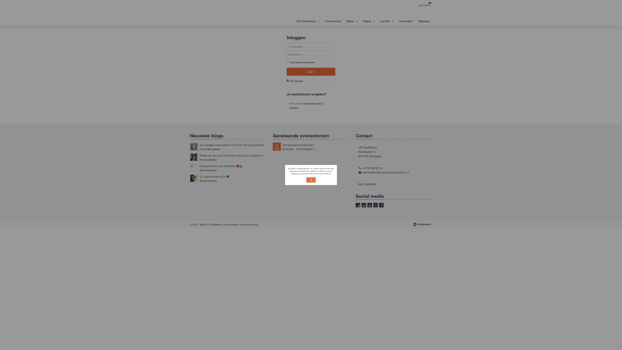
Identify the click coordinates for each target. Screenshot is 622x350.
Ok (311, 180)
